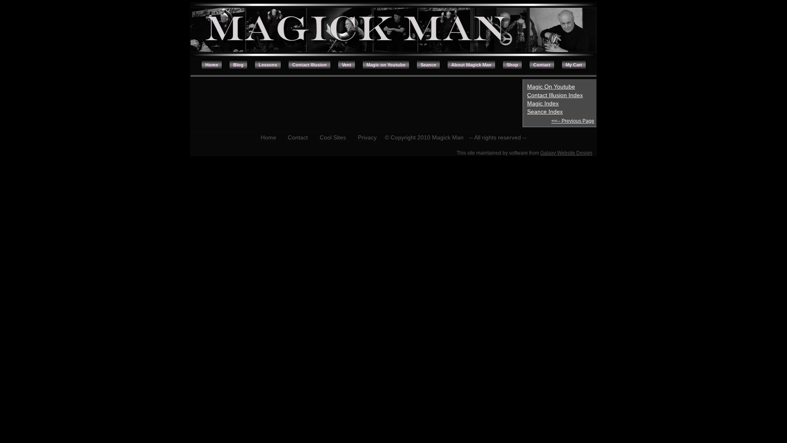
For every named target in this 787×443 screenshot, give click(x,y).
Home (211, 64)
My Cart (574, 64)
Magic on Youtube (385, 64)
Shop (512, 64)
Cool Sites (333, 137)
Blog (238, 64)
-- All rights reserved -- (498, 137)
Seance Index (545, 111)
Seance (428, 64)
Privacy (367, 137)
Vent (346, 64)
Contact (541, 64)
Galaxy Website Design (566, 153)
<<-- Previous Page (572, 121)
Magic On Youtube (551, 86)
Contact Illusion (309, 64)
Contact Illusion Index (555, 95)
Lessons (268, 64)
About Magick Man (471, 64)
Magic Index (543, 103)
